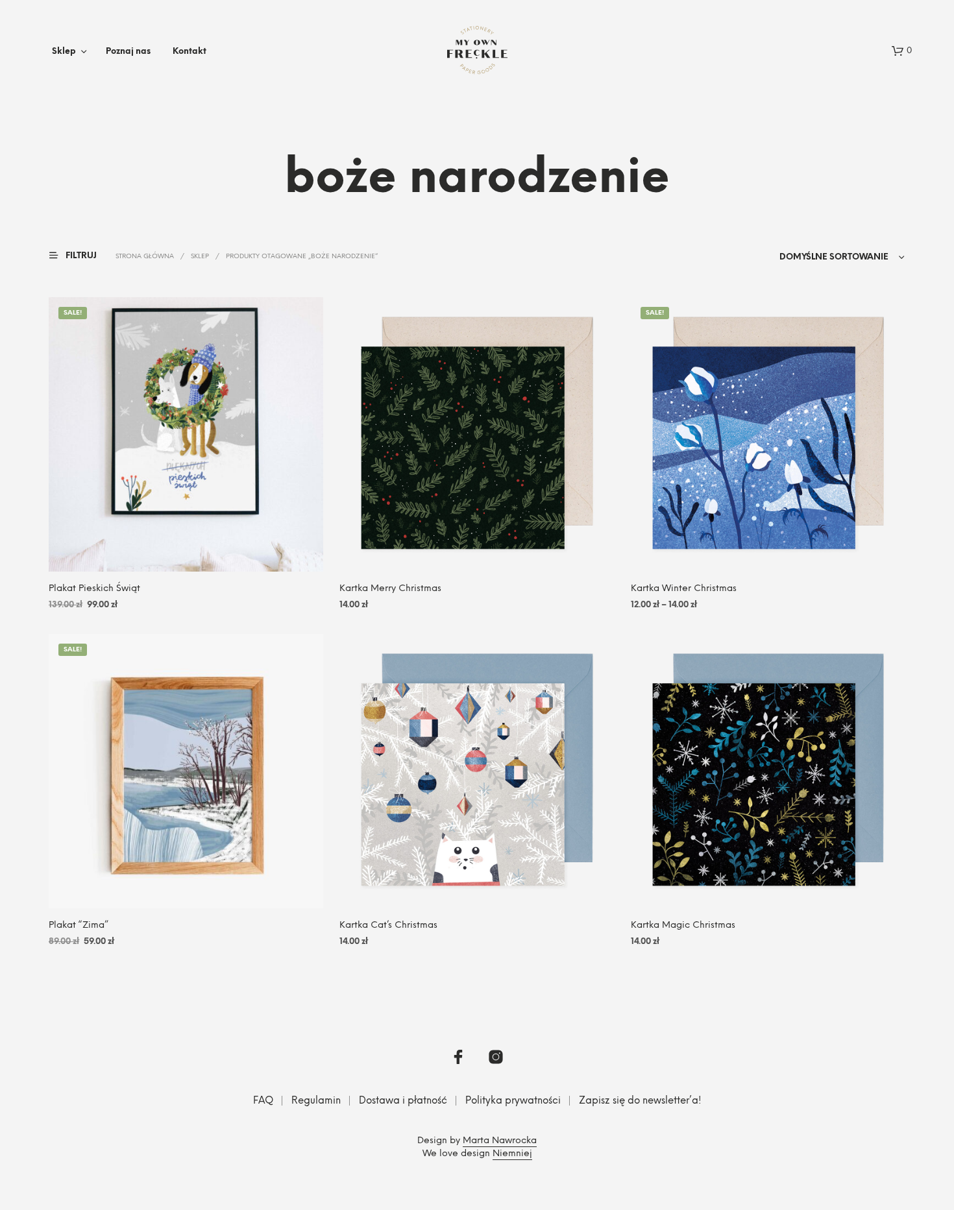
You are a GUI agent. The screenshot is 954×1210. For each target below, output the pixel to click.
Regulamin (316, 1101)
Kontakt (189, 51)
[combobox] (820, 257)
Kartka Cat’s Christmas (388, 925)
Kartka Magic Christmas (683, 925)
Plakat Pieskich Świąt (94, 589)
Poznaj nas (128, 51)
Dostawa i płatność (403, 1101)
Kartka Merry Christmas (390, 589)
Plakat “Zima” (78, 925)
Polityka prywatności (513, 1101)
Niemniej (512, 1154)
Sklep (64, 51)
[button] (902, 51)
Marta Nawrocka (500, 1141)
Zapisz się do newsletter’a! (640, 1101)
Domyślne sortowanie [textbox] (833, 257)
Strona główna (145, 256)
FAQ (263, 1101)
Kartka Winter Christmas (684, 589)
